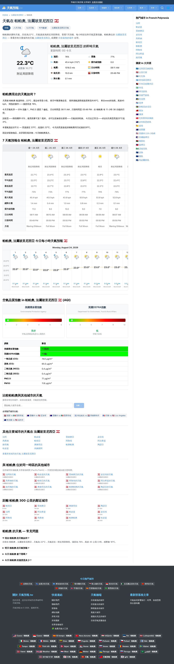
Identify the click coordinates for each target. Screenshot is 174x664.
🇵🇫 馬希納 (39, 518)
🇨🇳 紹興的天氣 (26, 584)
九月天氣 (30, 28)
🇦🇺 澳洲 (139, 114)
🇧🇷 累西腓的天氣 (111, 588)
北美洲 (92, 8)
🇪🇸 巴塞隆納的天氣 (93, 588)
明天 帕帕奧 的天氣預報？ (17, 548)
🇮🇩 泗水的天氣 (112, 584)
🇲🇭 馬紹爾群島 (142, 160)
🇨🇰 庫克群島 (141, 91)
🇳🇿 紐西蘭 (140, 129)
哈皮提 (6, 448)
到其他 (5, 15)
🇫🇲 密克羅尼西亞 (143, 80)
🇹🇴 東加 (139, 110)
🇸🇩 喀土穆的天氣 (95, 584)
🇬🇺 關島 (139, 156)
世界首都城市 (57, 624)
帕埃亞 (37, 440)
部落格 (54, 608)
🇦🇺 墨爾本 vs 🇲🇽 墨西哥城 (60, 415)
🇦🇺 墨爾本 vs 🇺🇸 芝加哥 (36, 415)
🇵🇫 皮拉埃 (102, 512)
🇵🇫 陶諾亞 (102, 506)
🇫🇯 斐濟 (139, 103)
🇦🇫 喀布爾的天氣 (78, 584)
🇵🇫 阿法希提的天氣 (106, 481)
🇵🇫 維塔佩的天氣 (10, 488)
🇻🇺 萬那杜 (140, 141)
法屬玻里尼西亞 (17, 15)
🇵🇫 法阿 (6, 512)
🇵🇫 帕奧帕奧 (71, 518)
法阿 (5, 437)
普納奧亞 (70, 437)
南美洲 (118, 8)
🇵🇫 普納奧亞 (40, 506)
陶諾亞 (101, 444)
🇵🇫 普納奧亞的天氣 (74, 475)
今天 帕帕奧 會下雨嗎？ (16, 554)
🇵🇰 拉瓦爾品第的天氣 (129, 584)
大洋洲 (131, 8)
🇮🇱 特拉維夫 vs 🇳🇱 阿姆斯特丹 (87, 415)
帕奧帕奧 (70, 444)
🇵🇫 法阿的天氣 (9, 475)
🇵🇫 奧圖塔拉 (71, 506)
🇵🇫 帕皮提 (70, 512)
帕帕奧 (139, 46)
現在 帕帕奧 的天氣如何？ (17, 538)
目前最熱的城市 (65, 38)
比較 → (79, 405)
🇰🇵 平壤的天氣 (77, 588)
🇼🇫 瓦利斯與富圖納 (144, 118)
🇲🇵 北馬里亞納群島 (144, 68)
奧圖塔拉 (38, 444)
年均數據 (43, 28)
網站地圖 (55, 612)
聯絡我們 (55, 604)
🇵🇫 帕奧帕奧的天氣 (74, 488)
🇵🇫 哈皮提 (102, 518)
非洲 (154, 8)
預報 (6, 28)
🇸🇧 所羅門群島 (142, 95)
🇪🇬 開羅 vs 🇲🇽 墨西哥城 (13, 415)
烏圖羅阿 (38, 448)
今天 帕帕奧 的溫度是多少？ (18, 560)
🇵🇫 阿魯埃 (7, 518)
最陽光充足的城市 (98, 616)
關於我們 (55, 600)
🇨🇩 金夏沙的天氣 (42, 584)
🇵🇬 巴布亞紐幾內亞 (144, 83)
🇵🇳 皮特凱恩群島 (143, 122)
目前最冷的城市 (97, 604)
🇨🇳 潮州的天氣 (147, 584)
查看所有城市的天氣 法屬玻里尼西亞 (19, 453)
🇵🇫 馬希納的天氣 (10, 481)
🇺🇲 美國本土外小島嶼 (145, 133)
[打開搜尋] (162, 8)
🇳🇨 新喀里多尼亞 (143, 106)
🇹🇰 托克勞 (140, 99)
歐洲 (143, 8)
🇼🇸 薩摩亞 (140, 145)
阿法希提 (102, 440)
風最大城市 (95, 612)
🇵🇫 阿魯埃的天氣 (73, 481)
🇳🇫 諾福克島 (141, 148)
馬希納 (6, 440)
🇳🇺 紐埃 (139, 125)
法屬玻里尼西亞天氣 (60, 28)
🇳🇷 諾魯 (139, 152)
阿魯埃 (69, 440)
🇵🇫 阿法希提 (40, 512)
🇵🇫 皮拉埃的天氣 (105, 475)
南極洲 (105, 8)
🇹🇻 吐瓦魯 (140, 76)
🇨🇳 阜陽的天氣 (61, 588)
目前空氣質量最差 (98, 620)
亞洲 (81, 8)
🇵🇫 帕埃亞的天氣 (42, 481)
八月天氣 (17, 28)
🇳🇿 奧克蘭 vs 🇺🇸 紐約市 (13, 420)
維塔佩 (6, 444)
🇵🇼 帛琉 (139, 87)
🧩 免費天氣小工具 (60, 629)
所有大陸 (55, 616)
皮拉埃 (101, 437)
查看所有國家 (97, 2)
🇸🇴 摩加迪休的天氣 (60, 584)
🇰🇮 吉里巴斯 (141, 72)
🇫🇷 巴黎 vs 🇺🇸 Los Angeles (114, 415)
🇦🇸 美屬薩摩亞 (142, 137)
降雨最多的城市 (97, 608)
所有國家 (55, 620)
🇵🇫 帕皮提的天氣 (42, 475)
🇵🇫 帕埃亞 (7, 506)
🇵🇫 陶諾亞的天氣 (105, 488)
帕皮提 (37, 437)
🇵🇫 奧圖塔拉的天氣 (43, 488)
